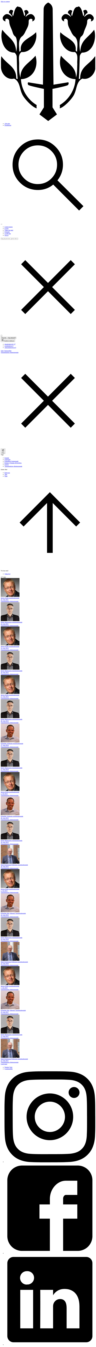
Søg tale (4, 338)
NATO (6, 464)
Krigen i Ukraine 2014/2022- (13, 463)
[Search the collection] (48, 222)
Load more (4, 1064)
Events (6, 228)
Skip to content (5, 1)
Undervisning (8, 227)
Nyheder (7, 232)
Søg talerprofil (12, 338)
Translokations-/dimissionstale (13, 466)
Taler (2, 351)
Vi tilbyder (7, 233)
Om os (6, 235)
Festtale (6, 458)
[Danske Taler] (48, 120)
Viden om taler (8, 230)
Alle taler (7, 123)
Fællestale (7, 459)
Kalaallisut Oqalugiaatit (11, 461)
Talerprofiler (7, 351)
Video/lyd (7, 574)
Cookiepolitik (8, 1069)
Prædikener (7, 125)
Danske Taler (8, 1067)
